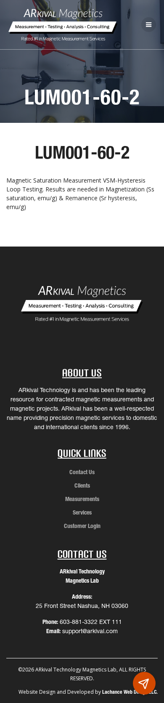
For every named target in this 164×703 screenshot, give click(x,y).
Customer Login (82, 526)
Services (82, 512)
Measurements (82, 499)
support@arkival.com (90, 631)
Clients (82, 485)
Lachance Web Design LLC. (130, 692)
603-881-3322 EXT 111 (91, 622)
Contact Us (82, 472)
